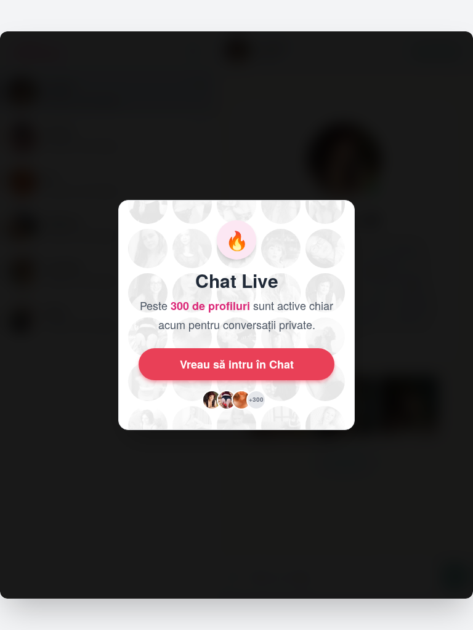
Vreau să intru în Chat (237, 364)
